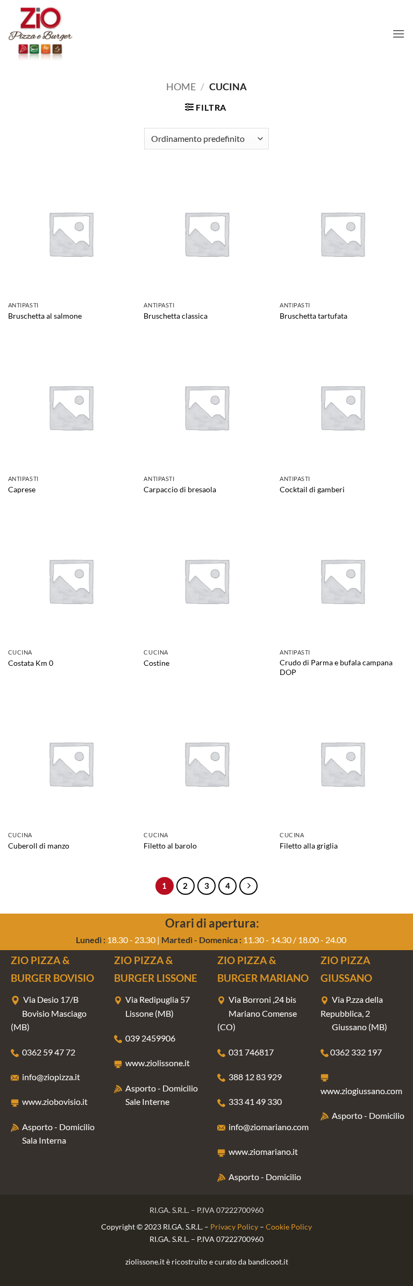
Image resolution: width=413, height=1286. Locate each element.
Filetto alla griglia (309, 845)
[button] (398, 33)
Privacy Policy (234, 1226)
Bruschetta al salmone (45, 315)
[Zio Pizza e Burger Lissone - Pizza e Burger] (62, 33)
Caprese (21, 489)
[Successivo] (248, 886)
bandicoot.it (268, 1261)
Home (181, 86)
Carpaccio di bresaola (180, 489)
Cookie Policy (289, 1226)
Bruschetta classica (176, 315)
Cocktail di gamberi (312, 489)
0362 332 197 (356, 1052)
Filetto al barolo (170, 845)
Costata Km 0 (30, 662)
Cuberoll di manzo (38, 845)
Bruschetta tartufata (313, 315)
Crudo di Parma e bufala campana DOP (336, 667)
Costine (156, 662)
